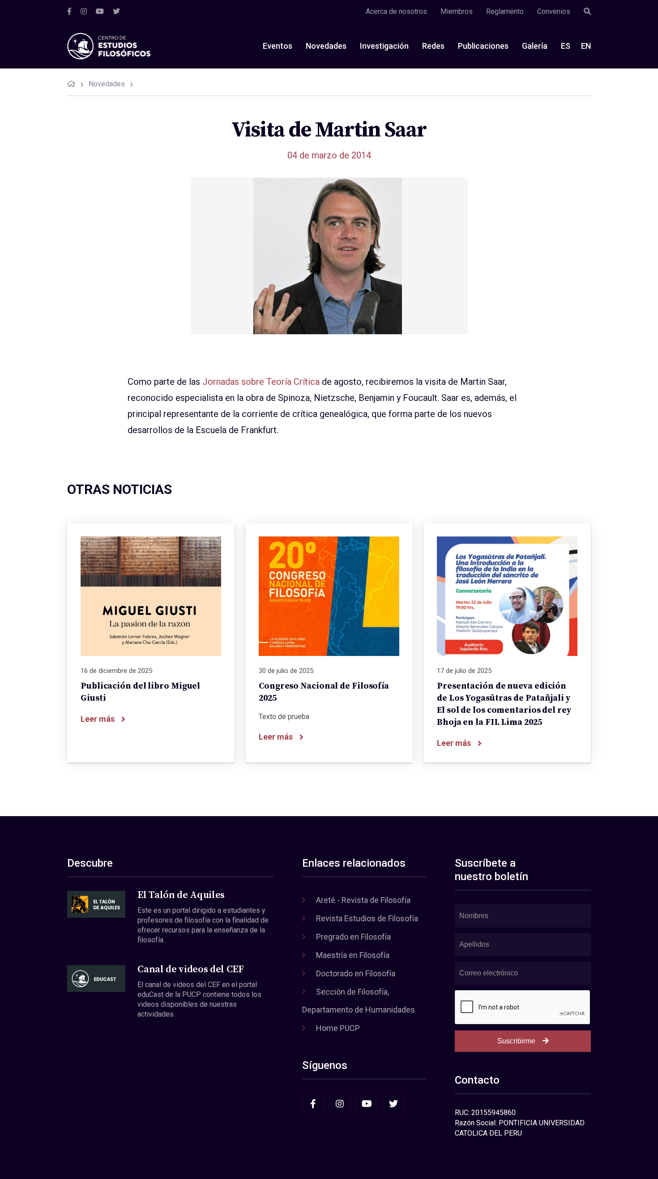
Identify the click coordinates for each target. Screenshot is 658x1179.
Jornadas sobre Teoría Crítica (261, 381)
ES (565, 46)
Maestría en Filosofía (352, 955)
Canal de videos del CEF (190, 969)
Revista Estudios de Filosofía (367, 918)
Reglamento (505, 11)
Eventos (277, 46)
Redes (433, 46)
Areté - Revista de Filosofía (363, 900)
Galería (534, 46)
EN (586, 46)
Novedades (326, 46)
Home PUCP (338, 1028)
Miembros (456, 11)
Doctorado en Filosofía (355, 973)
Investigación (384, 46)
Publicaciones (483, 46)
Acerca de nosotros (396, 11)
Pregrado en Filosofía (353, 936)
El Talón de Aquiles (181, 895)
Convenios (553, 11)
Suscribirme (516, 1041)
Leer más (98, 719)
